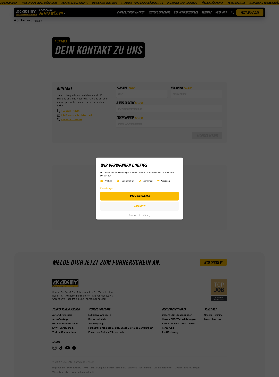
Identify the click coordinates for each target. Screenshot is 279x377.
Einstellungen (106, 188)
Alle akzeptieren (139, 196)
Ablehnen (139, 206)
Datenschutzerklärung (139, 214)
